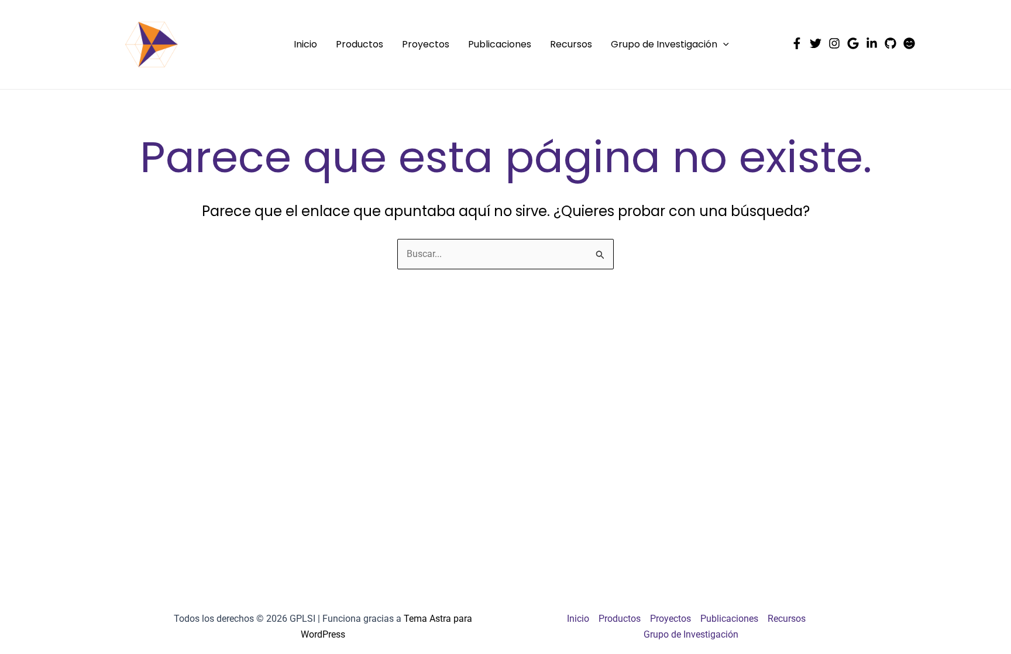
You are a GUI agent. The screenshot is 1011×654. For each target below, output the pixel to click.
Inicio (305, 44)
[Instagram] (834, 43)
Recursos (571, 44)
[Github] (890, 43)
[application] (723, 44)
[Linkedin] (872, 43)
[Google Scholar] (853, 43)
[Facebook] (797, 43)
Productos (359, 44)
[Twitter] (815, 43)
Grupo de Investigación (664, 44)
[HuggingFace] (909, 43)
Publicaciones (499, 44)
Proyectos (425, 44)
